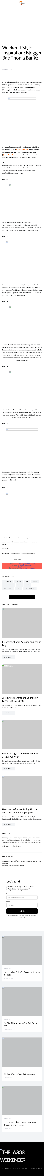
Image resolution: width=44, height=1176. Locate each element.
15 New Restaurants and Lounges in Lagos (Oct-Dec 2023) (20, 699)
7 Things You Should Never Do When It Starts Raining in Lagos (20, 1123)
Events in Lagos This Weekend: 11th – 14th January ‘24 (21, 755)
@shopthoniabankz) (10, 155)
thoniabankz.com (22, 150)
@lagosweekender (25, 566)
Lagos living (8, 585)
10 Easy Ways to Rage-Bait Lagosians (19, 1074)
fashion (18, 581)
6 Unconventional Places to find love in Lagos (21, 643)
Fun (27, 581)
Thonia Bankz (30, 588)
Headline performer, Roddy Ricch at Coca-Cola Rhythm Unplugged (20, 811)
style (19, 588)
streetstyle (8, 588)
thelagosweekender (27, 568)
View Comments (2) (21, 597)
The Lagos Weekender (26, 564)
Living (19, 585)
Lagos (35, 581)
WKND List (7, 968)
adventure (7, 581)
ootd (28, 585)
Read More (7, 657)
